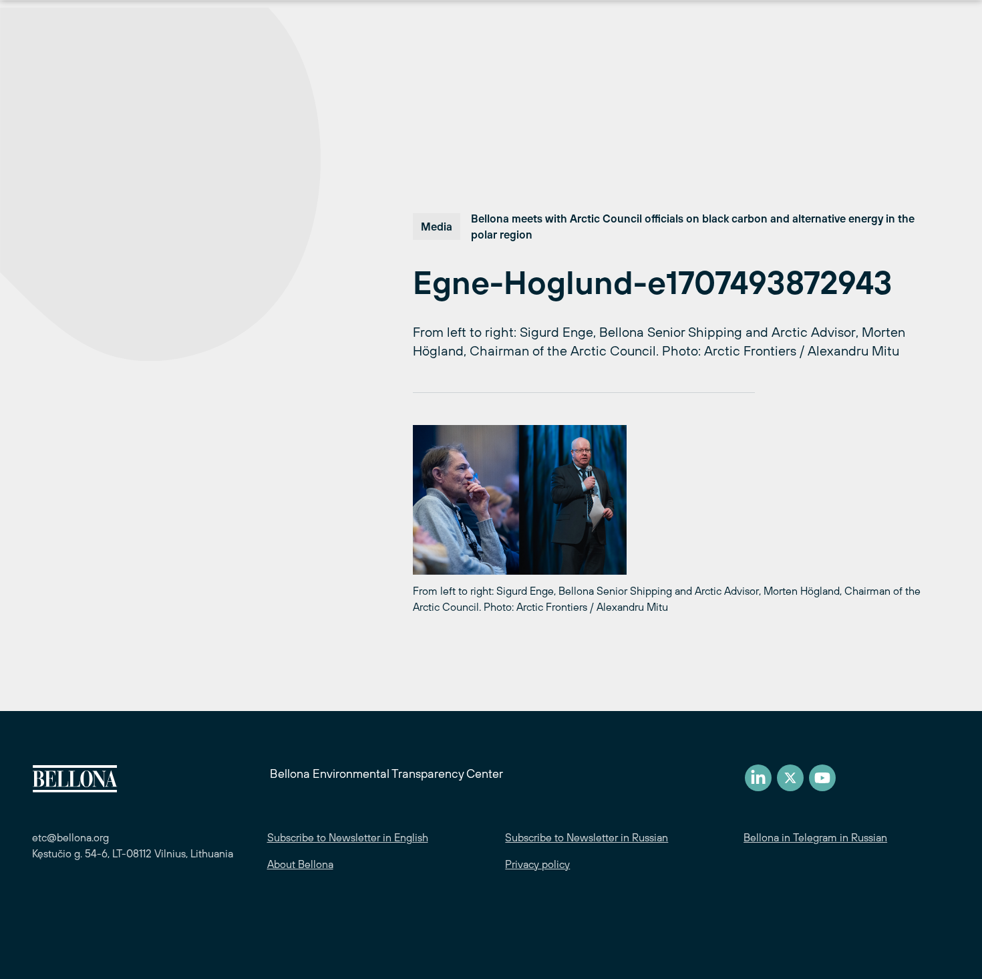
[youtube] (822, 777)
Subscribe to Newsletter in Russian (586, 837)
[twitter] (790, 777)
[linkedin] (758, 777)
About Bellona (300, 864)
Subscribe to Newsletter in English (347, 837)
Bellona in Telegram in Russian (815, 837)
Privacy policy (537, 864)
